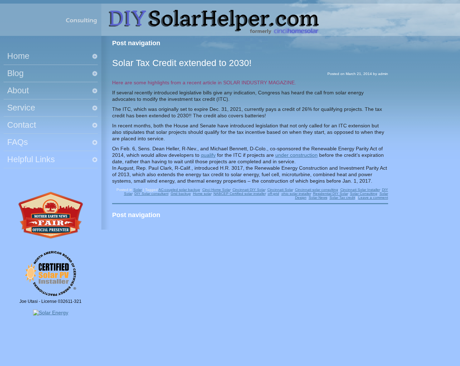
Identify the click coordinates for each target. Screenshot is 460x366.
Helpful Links (31, 159)
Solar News (318, 198)
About (18, 90)
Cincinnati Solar (280, 190)
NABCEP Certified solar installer (239, 194)
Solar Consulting (363, 194)
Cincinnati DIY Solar (249, 190)
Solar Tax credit (342, 198)
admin (383, 74)
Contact (21, 125)
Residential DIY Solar (330, 194)
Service (21, 107)
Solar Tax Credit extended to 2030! (182, 63)
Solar (137, 190)
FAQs (17, 142)
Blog (15, 73)
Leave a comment (373, 198)
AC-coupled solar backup (179, 190)
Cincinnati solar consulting (316, 190)
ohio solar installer (296, 194)
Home (18, 56)
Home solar (202, 194)
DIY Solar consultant (151, 194)
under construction (296, 155)
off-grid (273, 194)
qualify (208, 155)
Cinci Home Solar (216, 190)
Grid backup (181, 194)
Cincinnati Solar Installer (360, 190)
